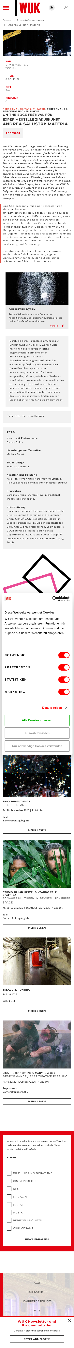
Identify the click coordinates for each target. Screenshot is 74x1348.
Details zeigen (52, 707)
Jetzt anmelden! (37, 1339)
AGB (37, 1282)
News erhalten (37, 1239)
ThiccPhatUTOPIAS (16, 801)
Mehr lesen (37, 830)
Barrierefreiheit (37, 1301)
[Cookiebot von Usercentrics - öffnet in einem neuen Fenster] (52, 598)
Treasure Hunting (16, 989)
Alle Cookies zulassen (37, 720)
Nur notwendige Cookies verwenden (37, 746)
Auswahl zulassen (37, 733)
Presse (7, 19)
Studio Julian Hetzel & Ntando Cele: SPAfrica (30, 893)
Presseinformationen (30, 19)
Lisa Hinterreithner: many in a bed (29, 1072)
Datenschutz (37, 1292)
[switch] (63, 667)
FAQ (37, 1310)
